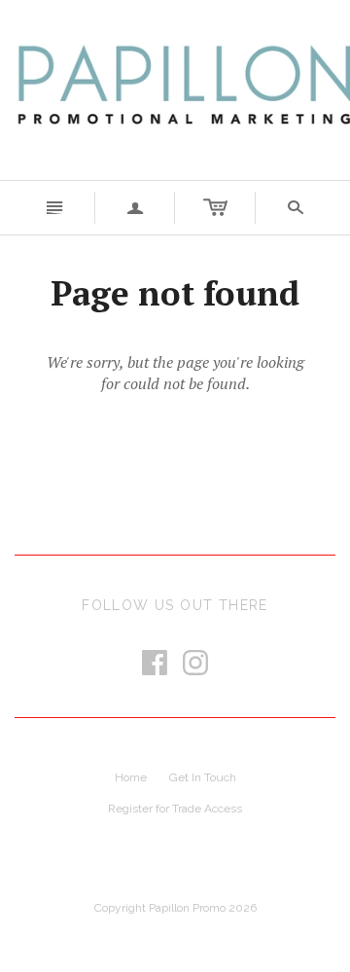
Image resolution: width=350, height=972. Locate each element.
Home (131, 777)
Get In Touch (202, 777)
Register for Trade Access (175, 808)
